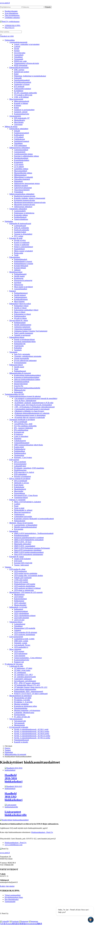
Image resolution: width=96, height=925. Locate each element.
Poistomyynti (19, 662)
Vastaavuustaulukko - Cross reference (28, 658)
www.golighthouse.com (13, 845)
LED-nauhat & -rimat (17, 569)
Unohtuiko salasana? (12, 18)
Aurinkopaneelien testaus (23, 154)
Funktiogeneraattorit (21, 133)
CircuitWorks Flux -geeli (23, 424)
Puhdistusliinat (19, 451)
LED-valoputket (20, 603)
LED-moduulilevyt (21, 647)
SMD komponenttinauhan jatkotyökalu (28, 445)
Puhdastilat (9, 221)
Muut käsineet (19, 301)
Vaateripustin (19, 346)
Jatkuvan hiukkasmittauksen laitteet (27, 379)
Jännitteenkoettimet (21, 158)
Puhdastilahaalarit (20, 259)
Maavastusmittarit (20, 171)
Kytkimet (17, 105)
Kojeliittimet (18, 91)
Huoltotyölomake (11, 11)
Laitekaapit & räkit (16, 666)
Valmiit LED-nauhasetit (22, 578)
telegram (28, 924)
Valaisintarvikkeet (15, 622)
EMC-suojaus (19, 70)
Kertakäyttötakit (20, 268)
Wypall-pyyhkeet (20, 318)
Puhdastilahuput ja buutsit (23, 264)
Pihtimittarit (18, 181)
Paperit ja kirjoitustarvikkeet (24, 339)
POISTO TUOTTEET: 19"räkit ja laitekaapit (31, 694)
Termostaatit (18, 59)
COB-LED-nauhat (21, 580)
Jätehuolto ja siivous (21, 483)
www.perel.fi (5, 3)
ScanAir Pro (18, 386)
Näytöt (16, 49)
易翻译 (39, 924)
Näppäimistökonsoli (21, 740)
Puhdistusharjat (19, 449)
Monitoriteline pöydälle (22, 698)
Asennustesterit (19, 152)
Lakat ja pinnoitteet (21, 436)
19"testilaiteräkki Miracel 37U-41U (27, 685)
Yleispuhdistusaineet (21, 443)
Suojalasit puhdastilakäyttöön (25, 342)
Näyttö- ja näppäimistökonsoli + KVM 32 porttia (32, 738)
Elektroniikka (10, 40)
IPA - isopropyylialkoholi (23, 428)
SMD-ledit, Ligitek (21, 641)
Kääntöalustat (19, 487)
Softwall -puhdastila (21, 228)
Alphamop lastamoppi (22, 327)
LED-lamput (18, 597)
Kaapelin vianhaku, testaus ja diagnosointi (29, 198)
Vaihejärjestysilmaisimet (23, 188)
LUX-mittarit (19, 167)
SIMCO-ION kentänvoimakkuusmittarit (29, 552)
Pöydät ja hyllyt (20, 240)
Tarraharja (18, 350)
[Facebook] (14, 921)
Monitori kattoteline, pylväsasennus (27, 710)
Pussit (16, 506)
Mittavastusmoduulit (21, 101)
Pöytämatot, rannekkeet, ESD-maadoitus (29, 468)
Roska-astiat (18, 253)
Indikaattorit (18, 609)
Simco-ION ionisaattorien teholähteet (27, 550)
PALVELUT (9, 28)
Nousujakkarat (19, 493)
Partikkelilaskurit (20, 217)
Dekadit (17, 131)
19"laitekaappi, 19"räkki (23, 668)
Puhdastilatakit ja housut (23, 261)
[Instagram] (23, 921)
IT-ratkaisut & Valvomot (14, 664)
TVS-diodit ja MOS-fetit (23, 95)
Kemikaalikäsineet (21, 299)
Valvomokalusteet (15, 719)
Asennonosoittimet (21, 611)
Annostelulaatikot (20, 289)
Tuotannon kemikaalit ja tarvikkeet (22, 420)
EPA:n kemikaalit (20, 422)
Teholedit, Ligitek (20, 643)
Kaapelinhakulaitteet (21, 160)
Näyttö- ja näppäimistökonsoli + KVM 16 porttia (32, 736)
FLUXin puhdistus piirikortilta (25, 426)
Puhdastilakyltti (19, 344)
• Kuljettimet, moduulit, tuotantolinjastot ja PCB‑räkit (33, 403)
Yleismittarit (18, 192)
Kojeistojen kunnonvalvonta (24, 200)
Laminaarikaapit (20, 226)
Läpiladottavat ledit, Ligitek (24, 639)
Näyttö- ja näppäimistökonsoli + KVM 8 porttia (31, 734)
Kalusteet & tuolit (15, 238)
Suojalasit (17, 283)
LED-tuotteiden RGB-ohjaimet (25, 632)
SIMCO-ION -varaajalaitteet (24, 546)
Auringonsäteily (20, 211)
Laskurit (17, 46)
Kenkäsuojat (18, 278)
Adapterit (17, 630)
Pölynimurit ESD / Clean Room (26, 495)
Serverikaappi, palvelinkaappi (25, 681)
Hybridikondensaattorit (22, 82)
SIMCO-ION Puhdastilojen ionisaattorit (28, 540)
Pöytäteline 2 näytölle (22, 700)
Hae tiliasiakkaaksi (11, 899)
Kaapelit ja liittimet (21, 103)
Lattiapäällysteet (20, 466)
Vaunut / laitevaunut (21, 565)
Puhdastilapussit (20, 371)
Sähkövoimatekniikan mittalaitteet (21, 194)
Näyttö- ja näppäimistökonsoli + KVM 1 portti (31, 729)
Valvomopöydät (20, 721)
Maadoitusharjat (20, 489)
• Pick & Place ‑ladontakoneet (25, 401)
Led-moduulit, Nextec (22, 645)
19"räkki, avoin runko (22, 670)
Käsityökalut (18, 485)
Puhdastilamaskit (20, 274)
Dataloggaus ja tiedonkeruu (24, 213)
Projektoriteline (19, 715)
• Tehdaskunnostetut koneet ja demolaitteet (30, 415)
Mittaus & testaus (11, 127)
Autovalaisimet (19, 656)
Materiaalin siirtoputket (22, 544)
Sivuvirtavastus (19, 53)
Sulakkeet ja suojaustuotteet (24, 110)
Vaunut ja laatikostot (21, 245)
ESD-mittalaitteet (20, 145)
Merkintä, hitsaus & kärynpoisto (21, 523)
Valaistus (8, 567)
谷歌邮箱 (21, 924)
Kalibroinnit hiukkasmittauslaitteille (27, 388)
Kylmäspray (18, 434)
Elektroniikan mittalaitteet (18, 129)
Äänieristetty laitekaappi (23, 679)
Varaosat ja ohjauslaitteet (23, 234)
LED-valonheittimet (21, 613)
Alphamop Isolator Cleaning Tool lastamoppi (30, 331)
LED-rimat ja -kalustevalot (24, 590)
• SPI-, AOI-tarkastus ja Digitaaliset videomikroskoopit (34, 407)
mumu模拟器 (12, 924)
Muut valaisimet (15, 649)
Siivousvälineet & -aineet (18, 320)
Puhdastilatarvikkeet (16, 337)
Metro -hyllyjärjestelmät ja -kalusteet (27, 502)
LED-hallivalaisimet (21, 618)
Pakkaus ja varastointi (17, 500)
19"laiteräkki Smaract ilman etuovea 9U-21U (30, 687)
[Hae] (1, 34)
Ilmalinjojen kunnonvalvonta (24, 196)
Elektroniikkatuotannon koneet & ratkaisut (25, 396)
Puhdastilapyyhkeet (21, 306)
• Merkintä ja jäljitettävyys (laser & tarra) (29, 411)
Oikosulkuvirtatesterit (22, 179)
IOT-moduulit (19, 86)
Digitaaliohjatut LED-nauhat (24, 584)
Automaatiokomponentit (18, 42)
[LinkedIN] (4, 921)
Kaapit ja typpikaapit (21, 242)
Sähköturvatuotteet (21, 186)
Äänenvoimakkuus (21, 219)
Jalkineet (17, 270)
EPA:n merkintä (20, 462)
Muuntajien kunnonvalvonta (24, 205)
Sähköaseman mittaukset (23, 207)
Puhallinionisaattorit (21, 535)
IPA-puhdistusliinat (21, 430)
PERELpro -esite (20, 61)
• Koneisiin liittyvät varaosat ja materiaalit (29, 417)
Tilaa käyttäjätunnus (12, 15)
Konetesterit (18, 162)
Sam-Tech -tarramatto (22, 354)
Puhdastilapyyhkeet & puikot (20, 304)
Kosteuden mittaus (21, 215)
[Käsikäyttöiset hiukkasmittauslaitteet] (14, 820)
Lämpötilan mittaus (21, 169)
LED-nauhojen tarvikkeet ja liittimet (27, 588)
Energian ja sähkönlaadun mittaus (26, 156)
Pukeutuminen (14, 257)
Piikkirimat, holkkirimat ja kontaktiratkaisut (30, 76)
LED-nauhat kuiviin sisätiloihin (25, 573)
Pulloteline (18, 348)
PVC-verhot (18, 236)
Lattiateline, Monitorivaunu (24, 713)
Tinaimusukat (19, 455)
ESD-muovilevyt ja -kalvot (24, 472)
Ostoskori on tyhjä (7, 36)
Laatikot (17, 504)
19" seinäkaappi (20, 672)
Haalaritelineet (19, 249)
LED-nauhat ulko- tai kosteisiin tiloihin (28, 576)
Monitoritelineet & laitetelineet (20, 696)
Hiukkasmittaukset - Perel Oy (42, 832)
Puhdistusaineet (20, 323)
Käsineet (12, 291)
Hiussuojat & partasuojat (23, 280)
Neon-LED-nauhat (21, 582)
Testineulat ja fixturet (22, 84)
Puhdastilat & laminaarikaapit (20, 223)
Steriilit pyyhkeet (20, 308)
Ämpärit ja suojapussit (22, 335)
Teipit (16, 369)
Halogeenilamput (20, 599)
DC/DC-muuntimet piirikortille (25, 93)
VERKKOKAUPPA (12, 25)
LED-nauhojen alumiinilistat (24, 586)
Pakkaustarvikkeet (16, 365)
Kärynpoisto (18, 529)
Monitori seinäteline (21, 704)
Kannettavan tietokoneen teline (25, 706)
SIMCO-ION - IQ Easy (23, 542)
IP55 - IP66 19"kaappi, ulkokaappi (27, 683)
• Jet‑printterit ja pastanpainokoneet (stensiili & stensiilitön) (35, 398)
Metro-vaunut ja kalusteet (23, 251)
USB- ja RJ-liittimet (21, 97)
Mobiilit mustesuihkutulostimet (25, 527)
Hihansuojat (18, 285)
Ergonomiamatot (20, 363)
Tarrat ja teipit (19, 508)
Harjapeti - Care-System (23, 457)
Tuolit (16, 255)
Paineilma (17, 438)
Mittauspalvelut (19, 390)
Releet (16, 108)
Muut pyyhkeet (19, 312)
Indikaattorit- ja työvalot (18, 607)
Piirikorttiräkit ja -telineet (23, 510)
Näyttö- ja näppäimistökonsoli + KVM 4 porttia (31, 731)
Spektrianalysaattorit (21, 141)
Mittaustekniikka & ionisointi (20, 373)
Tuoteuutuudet (10, 902)
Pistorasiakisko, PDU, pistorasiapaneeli (28, 691)
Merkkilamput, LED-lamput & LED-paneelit (25, 592)
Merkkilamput (19, 594)
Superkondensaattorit (22, 80)
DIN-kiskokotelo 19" (22, 118)
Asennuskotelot (15, 116)
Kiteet (16, 74)
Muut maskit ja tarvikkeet (23, 287)
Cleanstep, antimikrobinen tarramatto (27, 356)
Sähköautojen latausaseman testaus (27, 183)
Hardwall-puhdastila (21, 230)
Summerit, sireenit (20, 112)
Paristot (17, 51)
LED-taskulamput (20, 653)
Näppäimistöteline (20, 708)
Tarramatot (13, 352)
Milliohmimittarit (20, 175)
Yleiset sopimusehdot (12, 895)
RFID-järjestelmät (20, 65)
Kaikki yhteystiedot (7, 886)
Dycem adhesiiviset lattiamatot (25, 360)
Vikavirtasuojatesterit (22, 190)
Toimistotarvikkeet (21, 498)
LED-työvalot (19, 620)
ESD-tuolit (18, 561)
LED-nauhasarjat (20, 571)
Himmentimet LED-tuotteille (24, 628)
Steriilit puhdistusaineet (22, 325)
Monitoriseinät (19, 725)
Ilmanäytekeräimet (21, 384)
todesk (34, 924)
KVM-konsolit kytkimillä (18, 727)
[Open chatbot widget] (91, 920)
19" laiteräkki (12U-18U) (23, 675)
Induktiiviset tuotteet (21, 72)
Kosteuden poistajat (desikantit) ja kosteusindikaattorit (34, 519)
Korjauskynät (19, 432)
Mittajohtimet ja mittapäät (23, 177)
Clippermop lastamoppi (22, 329)
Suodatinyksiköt (20, 232)
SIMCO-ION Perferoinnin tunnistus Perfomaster (32, 548)
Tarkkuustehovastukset (22, 89)
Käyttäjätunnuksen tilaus (14, 897)
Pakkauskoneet (19, 521)
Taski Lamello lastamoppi (23, 333)
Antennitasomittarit (21, 150)
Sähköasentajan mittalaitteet (19, 148)
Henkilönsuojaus (20, 470)
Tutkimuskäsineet (20, 297)
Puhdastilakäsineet (21, 293)
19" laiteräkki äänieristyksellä (25, 677)
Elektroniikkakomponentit (19, 68)
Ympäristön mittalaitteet (18, 209)
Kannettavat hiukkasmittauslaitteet (26, 377)
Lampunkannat (19, 624)
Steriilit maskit (19, 276)
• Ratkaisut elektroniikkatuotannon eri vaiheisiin (31, 413)
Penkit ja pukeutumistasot (23, 247)
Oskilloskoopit (19, 139)
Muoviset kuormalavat (22, 512)
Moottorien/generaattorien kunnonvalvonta (30, 202)
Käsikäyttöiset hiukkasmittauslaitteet (27, 375)
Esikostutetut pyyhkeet (22, 314)
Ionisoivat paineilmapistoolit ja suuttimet (29, 538)
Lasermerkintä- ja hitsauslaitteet (25, 525)
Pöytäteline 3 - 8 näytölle (23, 702)
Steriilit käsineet (20, 295)
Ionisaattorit (18, 392)
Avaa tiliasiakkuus (11, 13)
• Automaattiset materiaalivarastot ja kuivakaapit (31, 409)
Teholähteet (18, 57)
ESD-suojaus (14, 460)
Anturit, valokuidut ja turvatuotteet (26, 44)
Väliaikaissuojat (20, 441)
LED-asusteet (19, 651)
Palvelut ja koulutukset (22, 476)
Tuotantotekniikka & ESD (14, 394)
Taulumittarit (18, 55)
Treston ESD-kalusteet (22, 559)
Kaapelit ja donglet (21, 742)
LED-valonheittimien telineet (24, 616)
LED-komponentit (16, 637)
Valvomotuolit (19, 723)
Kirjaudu (48, 7)
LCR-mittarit (19, 137)
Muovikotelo (19, 122)
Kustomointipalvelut (21, 114)
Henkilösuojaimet (15, 272)
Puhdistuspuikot (20, 316)
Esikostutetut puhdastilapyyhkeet (26, 310)
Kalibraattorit (19, 135)
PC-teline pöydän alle (22, 717)
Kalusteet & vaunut (16, 557)
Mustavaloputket (20, 605)
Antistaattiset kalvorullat (23, 516)
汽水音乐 (3, 924)
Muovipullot (18, 491)
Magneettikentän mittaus (23, 173)
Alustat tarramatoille (21, 358)
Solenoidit (18, 78)
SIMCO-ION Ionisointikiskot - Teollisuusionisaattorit (33, 533)
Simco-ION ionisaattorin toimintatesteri (28, 554)
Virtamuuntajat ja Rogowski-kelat (26, 63)
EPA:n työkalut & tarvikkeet (19, 479)
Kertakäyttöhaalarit (21, 266)
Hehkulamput (19, 601)
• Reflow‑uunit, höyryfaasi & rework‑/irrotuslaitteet (33, 405)
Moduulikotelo (19, 120)
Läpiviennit (18, 124)
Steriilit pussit (19, 367)
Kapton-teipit (19, 447)
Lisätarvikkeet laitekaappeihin (25, 689)
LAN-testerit (18, 164)
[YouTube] (33, 921)
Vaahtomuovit (19, 514)
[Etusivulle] (9, 21)
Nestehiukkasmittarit (21, 382)
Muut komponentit (16, 99)
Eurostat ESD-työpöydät (23, 563)
